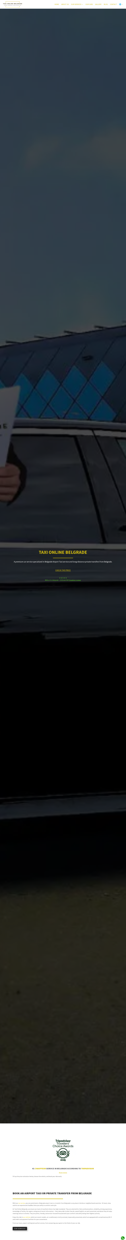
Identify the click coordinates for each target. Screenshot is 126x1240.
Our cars (89, 4)
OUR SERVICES (20, 1228)
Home (57, 4)
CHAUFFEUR (40, 1168)
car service (21, 1203)
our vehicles (27, 1217)
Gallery (98, 4)
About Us (65, 4)
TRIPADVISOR (87, 1168)
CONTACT (113, 4)
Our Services (76, 4)
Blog (106, 4)
